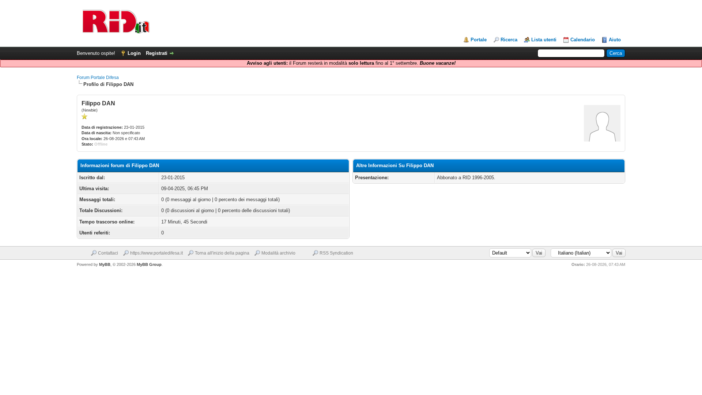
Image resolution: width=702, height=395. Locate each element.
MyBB (104, 264)
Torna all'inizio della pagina (222, 253)
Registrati (156, 53)
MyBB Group (149, 264)
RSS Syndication (336, 253)
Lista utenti (543, 39)
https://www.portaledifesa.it (156, 253)
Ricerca (509, 39)
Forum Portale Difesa (98, 77)
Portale (479, 39)
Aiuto (615, 39)
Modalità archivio (278, 253)
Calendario (582, 39)
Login (134, 53)
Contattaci (108, 253)
